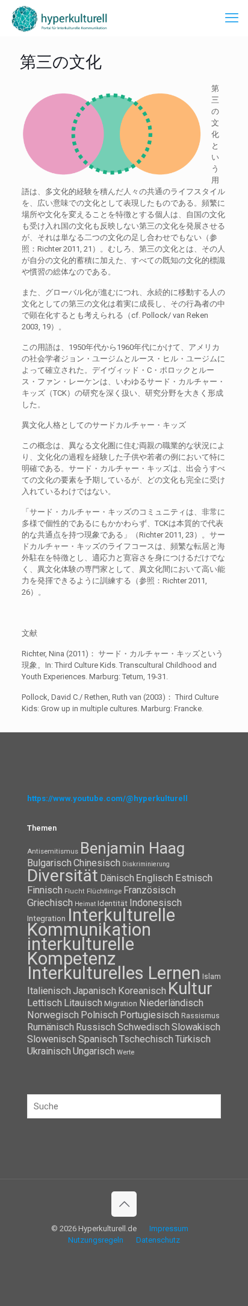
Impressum (168, 1228)
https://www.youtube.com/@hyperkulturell (107, 798)
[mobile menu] (232, 18)
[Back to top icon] (124, 1204)
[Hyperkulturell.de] (59, 18)
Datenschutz (158, 1239)
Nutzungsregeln (95, 1239)
